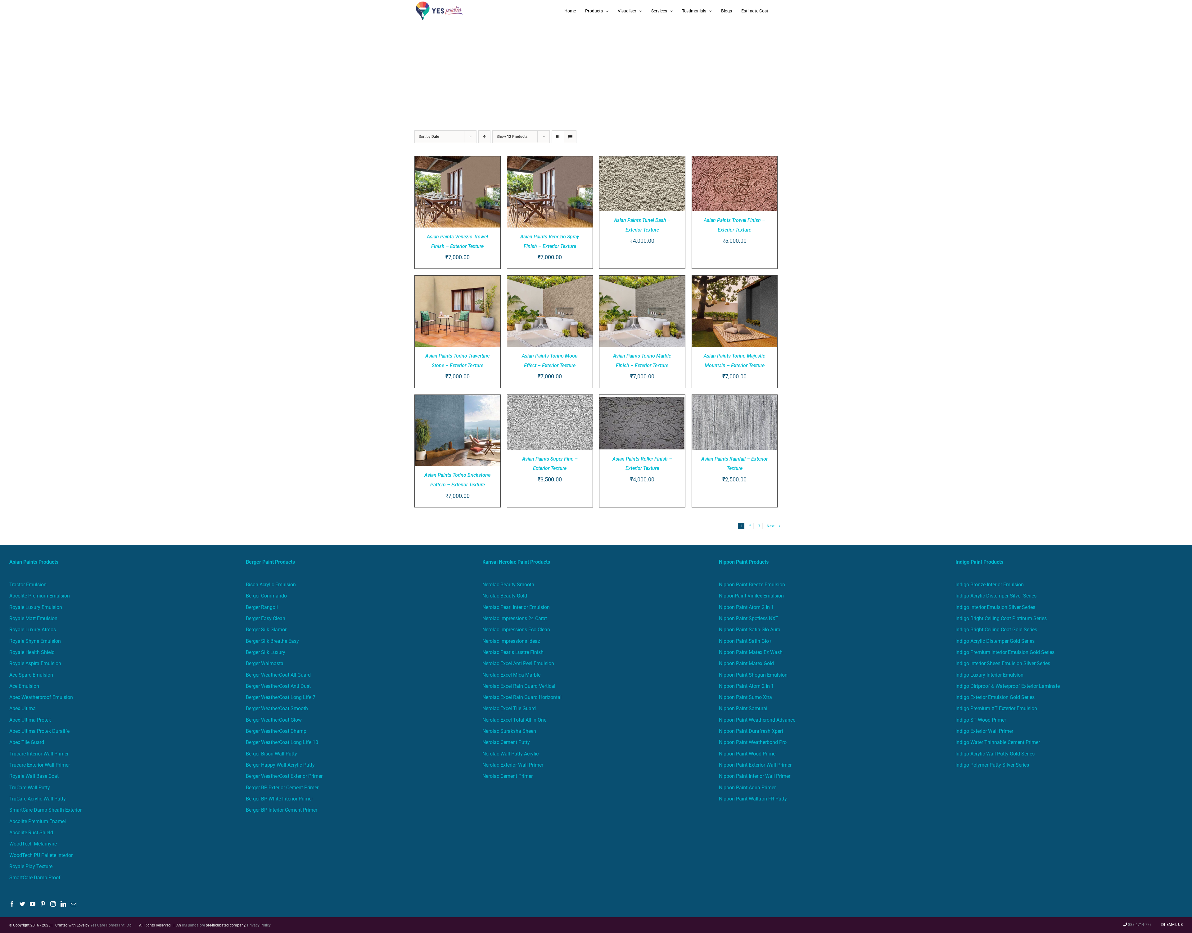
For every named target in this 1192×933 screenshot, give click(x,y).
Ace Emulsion (24, 686)
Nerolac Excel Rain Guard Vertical (518, 686)
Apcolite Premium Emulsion (39, 596)
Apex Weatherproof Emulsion (41, 697)
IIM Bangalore (194, 925)
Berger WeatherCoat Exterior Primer (284, 776)
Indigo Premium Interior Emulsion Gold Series (1004, 652)
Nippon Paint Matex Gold (746, 663)
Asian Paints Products (33, 562)
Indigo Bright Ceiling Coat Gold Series (996, 630)
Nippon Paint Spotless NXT (749, 618)
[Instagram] (53, 904)
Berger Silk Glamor (266, 630)
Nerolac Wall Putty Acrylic (510, 754)
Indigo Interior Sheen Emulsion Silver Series (1002, 663)
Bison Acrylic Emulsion (271, 585)
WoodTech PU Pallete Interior (41, 855)
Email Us (1174, 924)
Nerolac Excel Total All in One (515, 720)
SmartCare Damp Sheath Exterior (45, 810)
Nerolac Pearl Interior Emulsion (516, 607)
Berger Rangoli (262, 607)
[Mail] (73, 904)
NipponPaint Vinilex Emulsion (751, 596)
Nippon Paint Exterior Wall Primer (755, 765)
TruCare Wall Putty (29, 788)
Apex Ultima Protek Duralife (39, 731)
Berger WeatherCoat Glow (274, 720)
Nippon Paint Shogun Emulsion (753, 675)
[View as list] (570, 137)
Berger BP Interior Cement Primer (281, 810)
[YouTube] (32, 904)
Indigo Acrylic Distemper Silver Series (995, 596)
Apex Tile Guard (26, 742)
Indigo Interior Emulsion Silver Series (995, 607)
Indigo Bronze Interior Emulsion (989, 585)
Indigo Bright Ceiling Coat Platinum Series (1001, 618)
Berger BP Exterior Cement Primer (282, 788)
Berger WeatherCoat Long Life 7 (280, 697)
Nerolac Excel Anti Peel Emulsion (518, 663)
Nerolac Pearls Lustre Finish (513, 652)
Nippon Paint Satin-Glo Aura (749, 630)
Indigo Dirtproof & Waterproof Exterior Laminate (1007, 686)
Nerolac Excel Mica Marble (511, 675)
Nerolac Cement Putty (506, 742)
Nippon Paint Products (744, 562)
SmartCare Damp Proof (35, 878)
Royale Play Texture (30, 866)
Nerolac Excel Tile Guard (509, 708)
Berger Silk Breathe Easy (272, 641)
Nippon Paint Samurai (743, 708)
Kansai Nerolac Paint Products (516, 562)
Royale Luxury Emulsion (35, 607)
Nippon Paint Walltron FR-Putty (753, 799)
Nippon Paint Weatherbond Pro (753, 742)
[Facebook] (12, 904)
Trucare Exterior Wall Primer (39, 765)
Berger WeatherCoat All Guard (278, 675)
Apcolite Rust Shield (31, 833)
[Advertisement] (596, 68)
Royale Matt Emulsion (33, 618)
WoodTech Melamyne (33, 844)
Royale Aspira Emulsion (35, 663)
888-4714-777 (1140, 924)
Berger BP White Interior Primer (279, 799)
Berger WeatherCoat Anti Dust (278, 686)
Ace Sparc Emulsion (31, 675)
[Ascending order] (484, 136)
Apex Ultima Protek (30, 720)
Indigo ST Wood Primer (980, 720)
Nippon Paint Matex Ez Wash (751, 652)
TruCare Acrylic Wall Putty (37, 799)
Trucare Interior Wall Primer (39, 754)
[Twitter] (22, 904)
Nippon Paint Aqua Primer (747, 788)
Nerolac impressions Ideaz (511, 641)
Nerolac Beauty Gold (504, 596)
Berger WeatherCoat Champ (276, 731)
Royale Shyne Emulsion (35, 641)
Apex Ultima (22, 708)
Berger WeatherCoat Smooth (277, 708)
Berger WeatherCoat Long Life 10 (282, 742)
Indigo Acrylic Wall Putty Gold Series (995, 754)
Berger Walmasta (264, 663)
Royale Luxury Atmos (32, 630)
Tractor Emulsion (28, 585)
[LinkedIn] (63, 904)
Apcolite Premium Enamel (37, 821)
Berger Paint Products (270, 562)
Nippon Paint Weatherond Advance (757, 720)
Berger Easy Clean (265, 618)
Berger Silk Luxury (265, 652)
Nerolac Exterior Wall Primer (512, 765)
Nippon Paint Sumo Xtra (745, 697)
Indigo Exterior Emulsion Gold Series (995, 697)
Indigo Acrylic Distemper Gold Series (995, 641)
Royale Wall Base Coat (34, 776)
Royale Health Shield (32, 652)
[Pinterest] (43, 904)
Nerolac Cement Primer (507, 776)
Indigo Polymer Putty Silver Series (992, 765)
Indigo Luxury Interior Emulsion (989, 675)
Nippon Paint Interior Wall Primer (754, 776)
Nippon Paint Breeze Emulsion (752, 585)
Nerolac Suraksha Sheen (509, 731)
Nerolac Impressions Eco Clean (516, 630)
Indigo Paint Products (979, 562)
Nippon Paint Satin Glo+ (745, 641)
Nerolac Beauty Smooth (508, 585)
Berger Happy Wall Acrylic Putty (280, 765)
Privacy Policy (259, 925)
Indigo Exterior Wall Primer (984, 731)
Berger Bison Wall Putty (271, 754)
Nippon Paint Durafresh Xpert (751, 731)
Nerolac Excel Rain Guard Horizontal (522, 697)
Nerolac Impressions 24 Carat (514, 618)
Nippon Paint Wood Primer (748, 754)
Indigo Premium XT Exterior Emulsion (996, 708)
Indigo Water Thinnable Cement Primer (997, 742)
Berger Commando (266, 596)
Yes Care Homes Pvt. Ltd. (111, 925)
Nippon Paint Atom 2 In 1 (746, 607)
